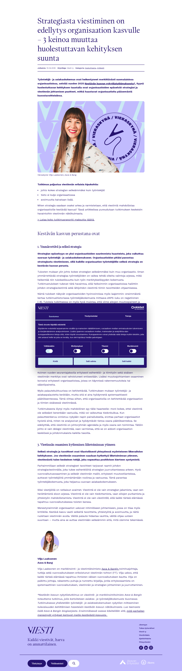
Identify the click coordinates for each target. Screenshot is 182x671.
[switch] (77, 351)
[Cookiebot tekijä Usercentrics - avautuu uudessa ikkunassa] (133, 308)
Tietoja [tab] (128, 316)
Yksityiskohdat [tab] (91, 316)
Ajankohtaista (90, 68)
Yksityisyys (37, 663)
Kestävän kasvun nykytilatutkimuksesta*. (110, 83)
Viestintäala (144, 635)
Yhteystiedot (144, 642)
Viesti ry (142, 632)
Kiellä (55, 361)
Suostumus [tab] (54, 316)
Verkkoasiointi (57, 663)
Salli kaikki (126, 361)
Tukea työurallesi (146, 628)
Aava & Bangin (110, 568)
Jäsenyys (143, 625)
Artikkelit (100, 68)
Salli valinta (91, 361)
